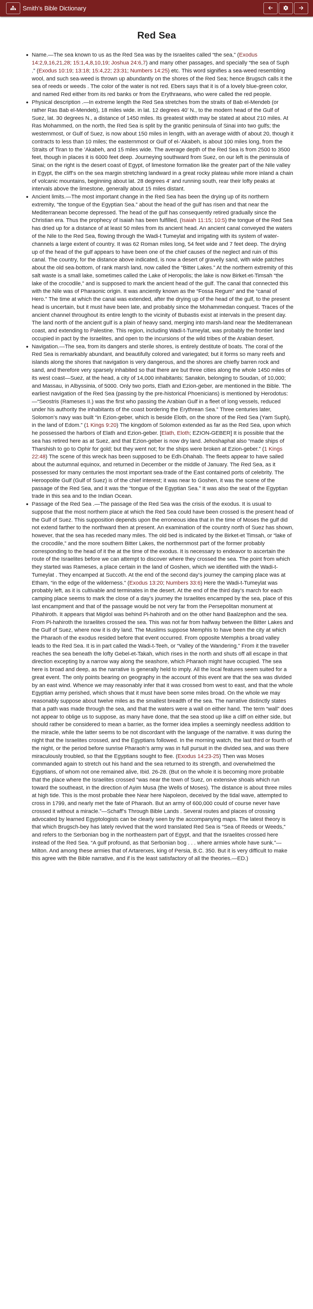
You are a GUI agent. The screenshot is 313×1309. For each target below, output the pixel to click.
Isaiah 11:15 (196, 220)
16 (52, 62)
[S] (301, 8)
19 (105, 62)
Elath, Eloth (175, 433)
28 (67, 62)
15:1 (78, 62)
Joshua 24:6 (126, 62)
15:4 (97, 70)
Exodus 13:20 (146, 582)
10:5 (219, 220)
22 (107, 70)
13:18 (82, 70)
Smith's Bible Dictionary (54, 8)
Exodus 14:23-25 (198, 756)
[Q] (270, 8)
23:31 (120, 70)
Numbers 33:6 (183, 582)
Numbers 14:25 (149, 70)
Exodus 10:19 (55, 70)
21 (59, 62)
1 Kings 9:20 (101, 425)
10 (97, 62)
